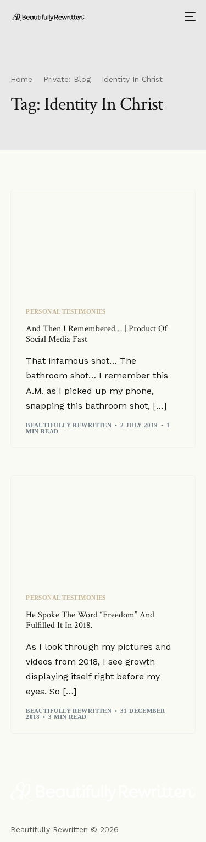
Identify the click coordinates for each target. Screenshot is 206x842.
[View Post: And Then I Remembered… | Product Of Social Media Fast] (102, 241)
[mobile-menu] (189, 16)
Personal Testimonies (66, 312)
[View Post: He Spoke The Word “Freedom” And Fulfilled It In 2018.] (102, 528)
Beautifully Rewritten (69, 425)
